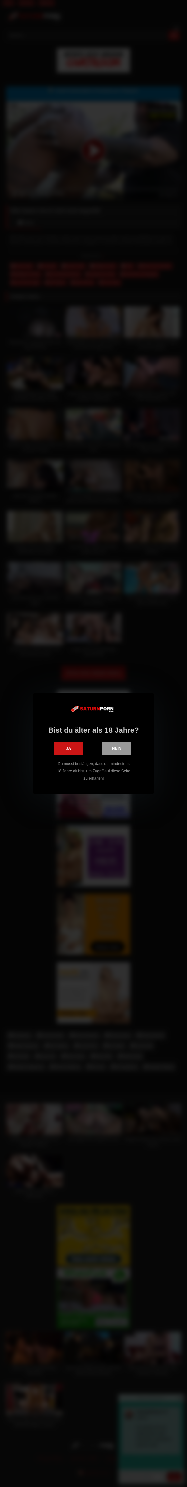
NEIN (117, 748)
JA (68, 748)
